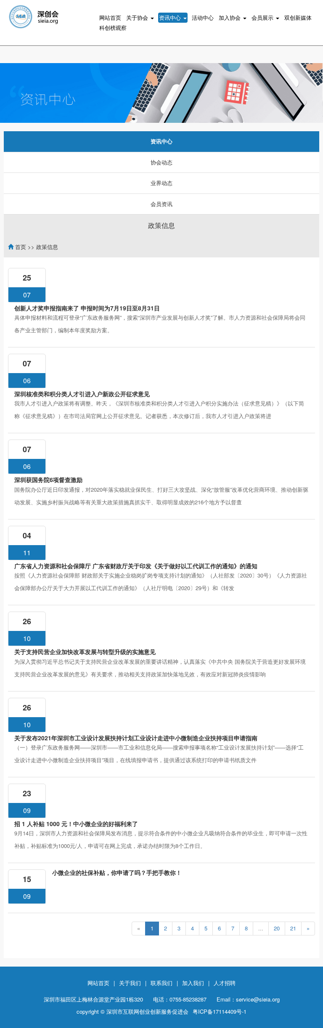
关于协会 (138, 17)
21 (293, 928)
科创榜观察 (113, 28)
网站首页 (110, 17)
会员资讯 (161, 204)
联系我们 (161, 983)
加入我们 (193, 983)
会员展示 (263, 17)
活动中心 (203, 17)
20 (277, 928)
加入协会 (230, 17)
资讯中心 (171, 17)
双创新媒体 (298, 17)
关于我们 (130, 983)
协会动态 (161, 162)
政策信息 (161, 225)
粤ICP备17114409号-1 (219, 1011)
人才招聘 (225, 983)
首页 (20, 247)
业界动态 (161, 183)
